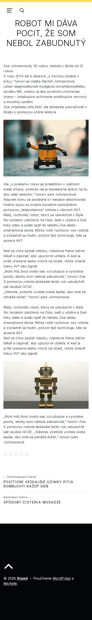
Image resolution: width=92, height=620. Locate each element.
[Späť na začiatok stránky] (8, 570)
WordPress (62, 578)
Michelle (10, 583)
